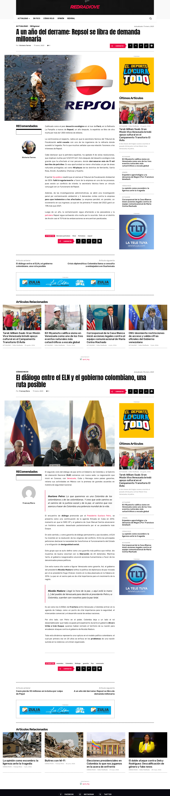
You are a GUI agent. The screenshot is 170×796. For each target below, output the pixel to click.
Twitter (107, 794)
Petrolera (81, 236)
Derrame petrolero (63, 236)
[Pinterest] (141, 46)
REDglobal (34, 26)
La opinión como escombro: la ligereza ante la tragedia (135, 189)
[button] (150, 18)
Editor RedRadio (134, 126)
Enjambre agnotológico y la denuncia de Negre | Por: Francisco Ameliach (138, 177)
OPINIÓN (124, 172)
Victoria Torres (25, 45)
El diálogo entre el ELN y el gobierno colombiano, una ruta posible (34, 265)
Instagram (89, 794)
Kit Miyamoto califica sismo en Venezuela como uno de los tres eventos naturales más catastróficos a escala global (136, 162)
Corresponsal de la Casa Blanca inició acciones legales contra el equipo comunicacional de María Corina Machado (136, 202)
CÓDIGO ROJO (126, 186)
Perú (74, 236)
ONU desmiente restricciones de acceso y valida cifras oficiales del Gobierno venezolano (146, 338)
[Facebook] (130, 46)
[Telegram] (151, 46)
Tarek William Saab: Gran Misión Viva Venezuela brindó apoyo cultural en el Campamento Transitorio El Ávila (135, 135)
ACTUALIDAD (22, 26)
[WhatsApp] (146, 46)
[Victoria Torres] (29, 147)
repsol (90, 236)
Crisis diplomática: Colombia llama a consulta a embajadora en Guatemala (91, 265)
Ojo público (57, 177)
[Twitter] (135, 46)
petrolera (49, 215)
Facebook (69, 794)
